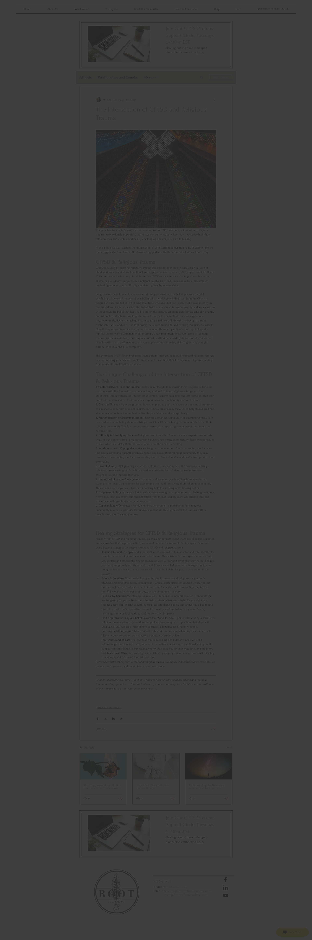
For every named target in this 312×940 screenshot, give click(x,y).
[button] (200, 440)
